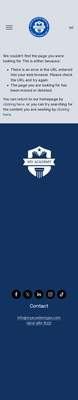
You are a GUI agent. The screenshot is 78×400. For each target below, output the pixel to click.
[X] (27, 294)
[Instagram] (50, 294)
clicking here (13, 104)
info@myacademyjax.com (39, 318)
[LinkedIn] (39, 294)
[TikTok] (61, 294)
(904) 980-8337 (39, 323)
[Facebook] (16, 294)
